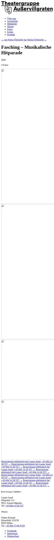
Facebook (11, 531)
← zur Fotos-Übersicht (12, 39)
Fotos (9, 29)
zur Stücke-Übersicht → (35, 39)
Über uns (11, 18)
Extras (10, 32)
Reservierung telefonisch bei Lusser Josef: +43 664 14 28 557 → (25, 468)
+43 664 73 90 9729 (15, 525)
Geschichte (12, 21)
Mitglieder (12, 24)
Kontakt (11, 34)
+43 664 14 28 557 (14, 505)
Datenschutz (13, 536)
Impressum (12, 533)
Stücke (10, 26)
